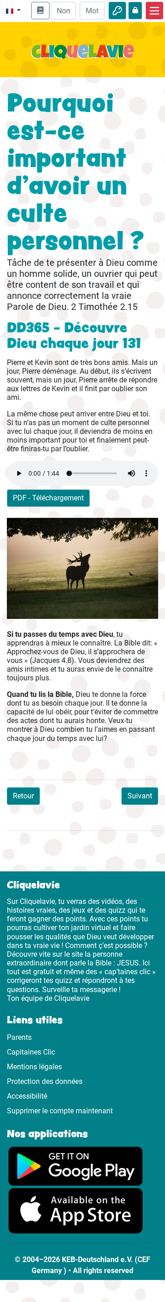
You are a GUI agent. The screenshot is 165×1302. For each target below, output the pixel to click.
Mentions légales (34, 1066)
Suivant (139, 795)
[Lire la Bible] (40, 10)
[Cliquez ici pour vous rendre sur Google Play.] (75, 1165)
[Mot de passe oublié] (135, 10)
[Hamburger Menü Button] (154, 10)
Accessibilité (27, 1096)
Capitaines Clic (31, 1052)
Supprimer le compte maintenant (60, 1110)
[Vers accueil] (82, 57)
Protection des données (44, 1081)
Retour (23, 795)
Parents (19, 1037)
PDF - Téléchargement (48, 498)
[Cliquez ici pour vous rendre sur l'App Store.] (75, 1210)
